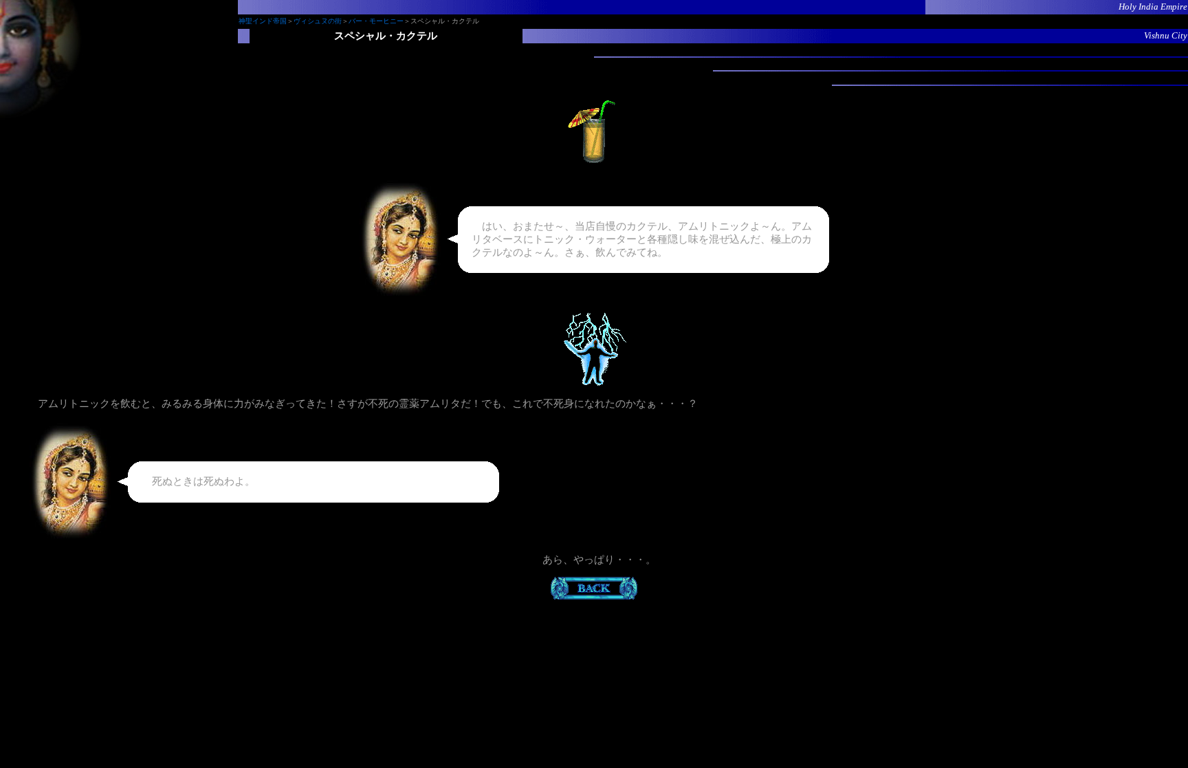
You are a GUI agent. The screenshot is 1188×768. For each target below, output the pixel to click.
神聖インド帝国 (263, 21)
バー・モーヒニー (376, 21)
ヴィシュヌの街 (318, 21)
